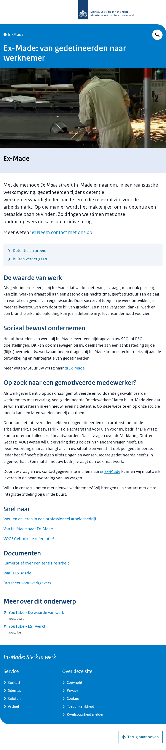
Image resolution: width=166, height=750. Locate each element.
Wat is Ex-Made (17, 573)
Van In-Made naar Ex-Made (28, 528)
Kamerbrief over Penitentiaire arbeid (36, 563)
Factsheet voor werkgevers (27, 583)
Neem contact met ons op (64, 232)
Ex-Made (77, 368)
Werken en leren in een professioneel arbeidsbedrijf (49, 519)
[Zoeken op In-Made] (157, 35)
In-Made (16, 34)
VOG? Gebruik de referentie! (28, 538)
